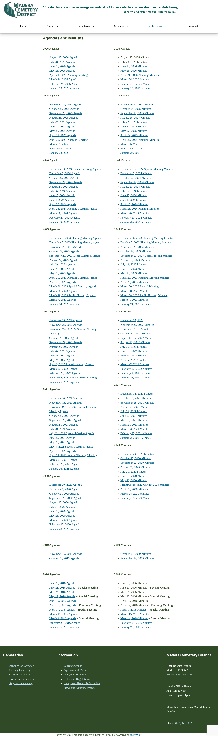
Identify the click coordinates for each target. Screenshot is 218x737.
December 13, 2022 (131, 320)
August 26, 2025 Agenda (63, 117)
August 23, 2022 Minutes (135, 342)
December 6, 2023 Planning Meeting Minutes (146, 238)
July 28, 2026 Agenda (62, 61)
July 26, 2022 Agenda (62, 351)
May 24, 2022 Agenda (62, 360)
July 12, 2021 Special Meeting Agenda (71, 433)
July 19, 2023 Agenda (62, 264)
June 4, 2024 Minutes (133, 199)
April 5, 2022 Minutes (133, 360)
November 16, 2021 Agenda (65, 402)
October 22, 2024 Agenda (64, 177)
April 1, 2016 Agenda (62, 609)
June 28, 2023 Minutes (133, 268)
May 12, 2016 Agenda (62, 596)
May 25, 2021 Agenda (62, 442)
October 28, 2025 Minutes (135, 108)
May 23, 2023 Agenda (62, 273)
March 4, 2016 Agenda (62, 618)
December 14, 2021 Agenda (65, 398)
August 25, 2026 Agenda (63, 57)
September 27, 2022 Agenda (65, 342)
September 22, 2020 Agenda (65, 498)
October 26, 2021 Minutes (135, 398)
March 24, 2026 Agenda (63, 79)
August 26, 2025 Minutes (135, 117)
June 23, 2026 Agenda (62, 66)
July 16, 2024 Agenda (62, 191)
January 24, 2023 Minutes (135, 304)
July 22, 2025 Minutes (133, 122)
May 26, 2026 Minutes (133, 70)
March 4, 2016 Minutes (134, 618)
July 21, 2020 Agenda (62, 506)
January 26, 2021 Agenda (64, 468)
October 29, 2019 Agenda (64, 558)
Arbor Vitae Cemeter (21, 665)
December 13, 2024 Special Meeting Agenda (75, 169)
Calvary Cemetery (19, 670)
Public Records (156, 25)
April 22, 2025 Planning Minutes (139, 139)
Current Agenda (73, 665)
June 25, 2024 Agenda (62, 195)
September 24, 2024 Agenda (65, 182)
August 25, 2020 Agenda (63, 502)
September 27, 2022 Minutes (137, 338)
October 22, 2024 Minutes (135, 177)
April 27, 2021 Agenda (62, 451)
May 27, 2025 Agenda (62, 130)
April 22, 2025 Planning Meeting (68, 139)
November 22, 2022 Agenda (65, 324)
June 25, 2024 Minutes (133, 195)
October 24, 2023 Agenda (64, 251)
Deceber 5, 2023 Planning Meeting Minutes (145, 242)
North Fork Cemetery (21, 679)
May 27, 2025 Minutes (133, 130)
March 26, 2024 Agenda (63, 213)
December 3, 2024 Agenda (64, 173)
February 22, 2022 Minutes (136, 368)
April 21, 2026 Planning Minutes (139, 75)
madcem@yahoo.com (179, 674)
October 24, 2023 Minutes (135, 251)
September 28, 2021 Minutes (137, 402)
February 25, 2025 (60, 148)
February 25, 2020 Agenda (64, 524)
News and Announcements (79, 687)
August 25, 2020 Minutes (135, 467)
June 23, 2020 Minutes (133, 476)
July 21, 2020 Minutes (133, 471)
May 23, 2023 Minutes (133, 273)
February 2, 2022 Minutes (135, 373)
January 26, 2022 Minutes (135, 377)
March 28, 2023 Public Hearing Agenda (72, 295)
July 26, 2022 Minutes (133, 346)
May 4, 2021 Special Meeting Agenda (71, 446)
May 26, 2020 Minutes (133, 480)
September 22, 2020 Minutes (137, 462)
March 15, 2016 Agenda (63, 614)
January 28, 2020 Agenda (64, 528)
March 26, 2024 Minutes (134, 213)
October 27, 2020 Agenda (64, 493)
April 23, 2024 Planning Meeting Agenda (73, 208)
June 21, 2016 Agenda (62, 587)
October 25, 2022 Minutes (135, 333)
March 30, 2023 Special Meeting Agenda (73, 286)
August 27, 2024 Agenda (63, 186)
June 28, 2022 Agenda (62, 355)
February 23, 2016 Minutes (136, 622)
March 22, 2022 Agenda (63, 368)
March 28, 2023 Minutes (134, 291)
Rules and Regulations (77, 679)
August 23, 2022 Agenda (63, 346)
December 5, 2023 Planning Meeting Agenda (75, 242)
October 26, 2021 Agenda (64, 415)
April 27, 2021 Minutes (134, 424)
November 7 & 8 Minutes (135, 329)
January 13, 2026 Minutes (135, 88)
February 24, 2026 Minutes (136, 83)
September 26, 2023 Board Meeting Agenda (74, 255)
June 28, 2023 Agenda (62, 268)
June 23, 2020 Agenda (62, 511)
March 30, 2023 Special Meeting (139, 286)
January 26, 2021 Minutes (135, 437)
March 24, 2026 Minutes (134, 79)
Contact (193, 25)
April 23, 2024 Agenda (62, 204)
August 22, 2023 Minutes (135, 260)
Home (23, 25)
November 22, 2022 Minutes (137, 324)
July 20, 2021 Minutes (133, 411)
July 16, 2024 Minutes (133, 191)
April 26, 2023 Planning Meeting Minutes (144, 277)
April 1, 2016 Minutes (133, 609)
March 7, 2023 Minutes (134, 299)
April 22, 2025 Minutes (134, 135)
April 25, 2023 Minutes (134, 282)
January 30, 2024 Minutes (135, 221)
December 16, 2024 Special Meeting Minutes (146, 169)
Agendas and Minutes (76, 670)
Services (119, 25)
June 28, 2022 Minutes (133, 351)
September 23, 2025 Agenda (65, 113)
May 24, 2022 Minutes (133, 355)
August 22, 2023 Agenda (63, 260)
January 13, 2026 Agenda (64, 88)
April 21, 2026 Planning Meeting (68, 75)
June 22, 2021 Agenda (62, 437)
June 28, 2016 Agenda (62, 583)
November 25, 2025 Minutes (137, 104)
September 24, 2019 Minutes (137, 558)
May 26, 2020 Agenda (62, 515)
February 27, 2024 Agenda (64, 217)
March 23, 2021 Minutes (134, 428)
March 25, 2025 (58, 144)
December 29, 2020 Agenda (65, 484)
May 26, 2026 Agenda (62, 70)
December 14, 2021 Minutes (137, 393)
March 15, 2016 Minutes (134, 614)
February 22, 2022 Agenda (64, 373)
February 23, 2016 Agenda (64, 622)
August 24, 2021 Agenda (63, 424)
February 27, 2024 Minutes (136, 217)
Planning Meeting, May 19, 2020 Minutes (144, 484)
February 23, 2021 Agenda (64, 464)
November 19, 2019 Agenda (65, 553)
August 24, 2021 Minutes (135, 406)
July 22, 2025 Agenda (62, 122)
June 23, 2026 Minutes (133, 66)
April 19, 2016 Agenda (62, 600)
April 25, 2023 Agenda (62, 282)
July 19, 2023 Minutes (133, 264)
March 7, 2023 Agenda (62, 299)
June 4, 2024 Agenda (61, 199)
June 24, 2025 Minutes (133, 126)
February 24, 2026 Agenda (64, 83)
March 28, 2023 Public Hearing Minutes (143, 295)
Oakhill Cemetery (19, 674)
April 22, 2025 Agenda (62, 135)
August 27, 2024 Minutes (135, 186)
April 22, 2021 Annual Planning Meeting (73, 455)
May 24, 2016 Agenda (62, 591)
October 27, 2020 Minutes (135, 458)
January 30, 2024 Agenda (64, 221)
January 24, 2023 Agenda (64, 304)
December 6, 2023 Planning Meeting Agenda (75, 238)
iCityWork (136, 734)
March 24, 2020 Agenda (63, 520)
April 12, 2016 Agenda (62, 605)
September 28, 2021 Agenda (65, 420)
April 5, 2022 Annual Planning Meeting (72, 364)
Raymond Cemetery (20, 683)
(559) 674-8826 (184, 723)
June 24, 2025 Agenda (62, 126)
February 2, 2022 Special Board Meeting (73, 377)
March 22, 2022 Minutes (134, 364)
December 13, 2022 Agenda (65, 320)
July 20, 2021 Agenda (62, 428)
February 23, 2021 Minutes (136, 433)
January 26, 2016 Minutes (135, 627)
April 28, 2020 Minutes (134, 489)
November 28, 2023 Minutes (137, 246)
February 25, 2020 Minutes (136, 498)
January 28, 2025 (59, 152)
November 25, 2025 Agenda (65, 104)
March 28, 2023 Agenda (63, 291)
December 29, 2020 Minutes (137, 454)
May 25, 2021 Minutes (133, 420)
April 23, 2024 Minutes (134, 204)
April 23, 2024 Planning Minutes (139, 208)
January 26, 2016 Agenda (64, 627)
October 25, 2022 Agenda (64, 338)
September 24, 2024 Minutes (137, 182)
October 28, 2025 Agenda (64, 108)
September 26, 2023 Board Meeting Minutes (146, 255)
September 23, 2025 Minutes (137, 113)
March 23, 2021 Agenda (63, 459)
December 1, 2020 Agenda (64, 489)
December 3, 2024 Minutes (136, 173)
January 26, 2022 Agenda (64, 382)
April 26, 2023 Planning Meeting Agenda (73, 277)
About (50, 25)
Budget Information (75, 674)
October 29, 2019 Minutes (135, 553)
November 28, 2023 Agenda (65, 246)
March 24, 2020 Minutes (134, 493)
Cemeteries (83, 25)
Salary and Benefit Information (82, 683)
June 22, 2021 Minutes (133, 415)
